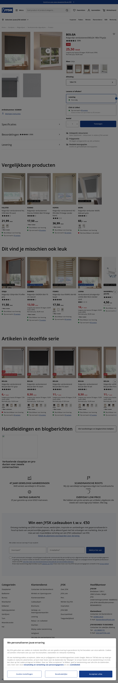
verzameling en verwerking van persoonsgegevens (44, 665)
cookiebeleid (75, 665)
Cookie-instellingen (24, 674)
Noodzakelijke (61, 674)
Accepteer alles (95, 674)
